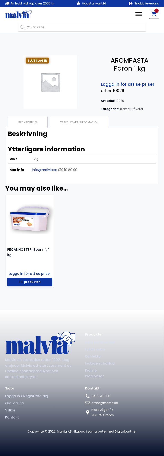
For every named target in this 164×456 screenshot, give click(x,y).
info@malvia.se (44, 169)
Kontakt (12, 417)
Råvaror (137, 109)
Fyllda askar (95, 349)
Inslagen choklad (100, 363)
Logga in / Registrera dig (26, 396)
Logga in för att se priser (127, 84)
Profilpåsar (94, 376)
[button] (154, 14)
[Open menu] (139, 14)
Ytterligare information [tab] (79, 122)
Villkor (10, 410)
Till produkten (30, 282)
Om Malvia (14, 403)
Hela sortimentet (100, 342)
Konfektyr (93, 356)
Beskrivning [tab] (27, 122)
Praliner (91, 370)
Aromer (124, 109)
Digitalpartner (126, 431)
